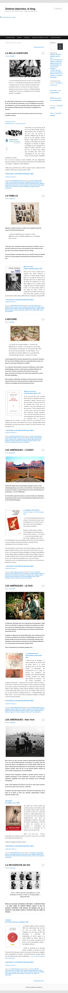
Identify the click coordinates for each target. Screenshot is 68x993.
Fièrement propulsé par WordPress (34, 987)
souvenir (13, 578)
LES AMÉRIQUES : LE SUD (19, 585)
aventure (36, 180)
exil (18, 437)
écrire (37, 970)
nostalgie (36, 575)
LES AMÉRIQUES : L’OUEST (19, 449)
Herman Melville (35, 182)
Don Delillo (13, 854)
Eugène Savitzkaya (23, 307)
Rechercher (52, 42)
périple (38, 185)
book (11, 182)
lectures (15, 972)
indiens (16, 709)
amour (32, 305)
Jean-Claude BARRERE (55, 100)
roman (33, 576)
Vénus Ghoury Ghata (34, 310)
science (11, 186)
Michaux (31, 972)
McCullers (37, 709)
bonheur (36, 305)
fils (35, 307)
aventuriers (38, 707)
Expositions (27, 37)
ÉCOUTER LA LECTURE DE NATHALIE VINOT (20, 174)
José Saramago (38, 437)
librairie (22, 183)
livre (20, 308)
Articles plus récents (39, 47)
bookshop (15, 182)
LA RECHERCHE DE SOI (17, 864)
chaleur (12, 307)
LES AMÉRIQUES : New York (19, 719)
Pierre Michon (24, 440)
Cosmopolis (8, 801)
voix (32, 973)
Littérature (27, 183)
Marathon (34, 854)
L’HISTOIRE (11, 319)
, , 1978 (16, 922)
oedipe (38, 308)
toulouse (21, 186)
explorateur (41, 573)
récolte (6, 186)
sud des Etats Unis (38, 710)
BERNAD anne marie (55, 98)
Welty (27, 712)
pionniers (23, 710)
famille (29, 307)
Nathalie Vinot (8, 185)
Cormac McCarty (26, 573)
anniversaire (8, 970)
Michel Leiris (37, 972)
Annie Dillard (37, 572)
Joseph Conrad (12, 183)
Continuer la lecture (11, 177)
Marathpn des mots (34, 183)
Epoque (14, 437)
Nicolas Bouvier (16, 185)
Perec (18, 973)
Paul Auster (24, 855)
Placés (51, 113)
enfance (16, 307)
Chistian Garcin (21, 182)
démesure (7, 854)
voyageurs (22, 712)
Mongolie (42, 183)
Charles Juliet (32, 970)
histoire (28, 437)
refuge (15, 310)
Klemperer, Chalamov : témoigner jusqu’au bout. (56, 56)
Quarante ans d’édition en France (40, 37)
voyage (32, 186)
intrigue (32, 437)
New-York (7, 855)
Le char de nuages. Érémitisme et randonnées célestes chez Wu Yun (56, 61)
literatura (11, 308)
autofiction (17, 970)
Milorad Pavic (38, 439)
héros (24, 437)
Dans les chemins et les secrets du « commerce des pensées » (56, 75)
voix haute (17, 712)
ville (38, 855)
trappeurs (12, 712)
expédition (28, 182)
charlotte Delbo (8, 437)
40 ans (32, 180)
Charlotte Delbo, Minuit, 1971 (32, 393)
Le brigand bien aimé (32, 653)
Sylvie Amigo (53, 90)
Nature (34, 308)
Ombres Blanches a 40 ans (17, 180)
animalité (36, 969)
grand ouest (8, 575)
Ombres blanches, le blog (20, 8)
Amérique (32, 707)
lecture (18, 183)
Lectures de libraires (56, 37)
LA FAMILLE (11, 195)
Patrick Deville (32, 185)
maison (24, 308)
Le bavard (8, 920)
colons (20, 573)
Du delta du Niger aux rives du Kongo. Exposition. (55, 66)
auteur (13, 970)
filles (33, 307)
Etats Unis (18, 854)
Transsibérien (26, 186)
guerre (20, 437)
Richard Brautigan (27, 576)
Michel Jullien (31, 439)
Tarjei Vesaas (21, 310)
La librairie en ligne (10, 37)
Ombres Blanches (24, 185)
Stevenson (15, 186)
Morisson (42, 709)
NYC (11, 855)
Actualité (19, 37)
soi (25, 973)
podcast (42, 185)
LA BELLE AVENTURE (16, 53)
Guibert (40, 970)
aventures (7, 573)
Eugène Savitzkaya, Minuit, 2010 (33, 268)
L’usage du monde (10, 121)
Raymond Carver (18, 576)
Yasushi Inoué (13, 442)
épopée (36, 573)
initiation (38, 307)
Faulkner (12, 709)
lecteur (6, 972)
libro (22, 972)
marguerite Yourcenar (22, 439)
